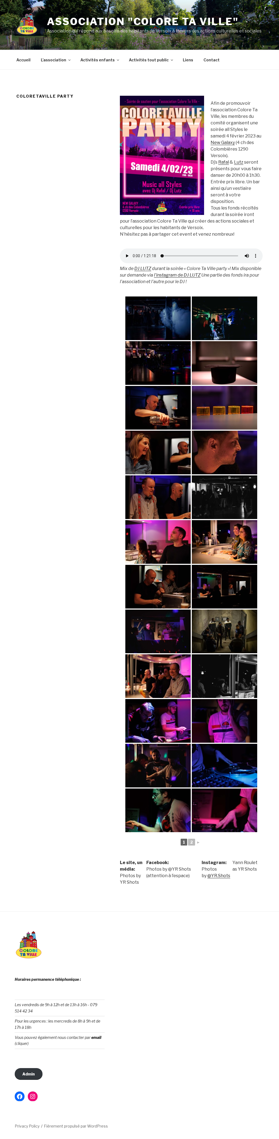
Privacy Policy (27, 1126)
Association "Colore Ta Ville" (143, 22)
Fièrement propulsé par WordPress (76, 1126)
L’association (53, 60)
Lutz (238, 162)
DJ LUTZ (142, 268)
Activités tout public (149, 60)
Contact (212, 60)
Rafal (223, 162)
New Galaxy (223, 142)
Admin (28, 1074)
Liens (188, 60)
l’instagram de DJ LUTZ (177, 275)
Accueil (23, 60)
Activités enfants (97, 60)
